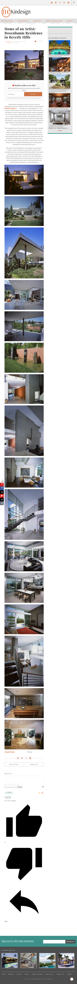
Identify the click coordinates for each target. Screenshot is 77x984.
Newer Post (34, 764)
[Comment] (30, 758)
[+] (21, 787)
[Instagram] (64, 2)
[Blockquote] (13, 787)
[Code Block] (15, 787)
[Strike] (9, 787)
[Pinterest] (56, 2)
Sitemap (69, 974)
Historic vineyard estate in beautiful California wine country (59, 55)
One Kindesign (8, 41)
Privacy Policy (49, 974)
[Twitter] (51, 2)
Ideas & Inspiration (54, 21)
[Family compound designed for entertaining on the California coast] (66, 960)
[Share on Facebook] (26, 758)
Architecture (7, 21)
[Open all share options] (2, 503)
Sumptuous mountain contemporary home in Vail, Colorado (59, 73)
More (69, 21)
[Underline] (8, 787)
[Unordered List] (12, 787)
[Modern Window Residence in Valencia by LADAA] (10, 960)
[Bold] (5, 787)
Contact (27, 974)
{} (18, 787)
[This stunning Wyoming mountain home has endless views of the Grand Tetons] (28, 960)
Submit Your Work (37, 974)
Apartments (23, 21)
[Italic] (6, 787)
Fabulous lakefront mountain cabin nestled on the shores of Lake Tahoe (59, 108)
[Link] (16, 787)
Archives (19, 974)
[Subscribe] (68, 2)
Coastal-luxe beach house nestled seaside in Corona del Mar (58, 126)
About (4, 974)
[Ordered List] (11, 787)
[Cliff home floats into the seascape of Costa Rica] (47, 960)
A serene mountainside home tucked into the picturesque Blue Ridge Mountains (59, 91)
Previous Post (14, 764)
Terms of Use (60, 974)
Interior (36, 21)
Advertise (11, 974)
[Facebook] (60, 2)
